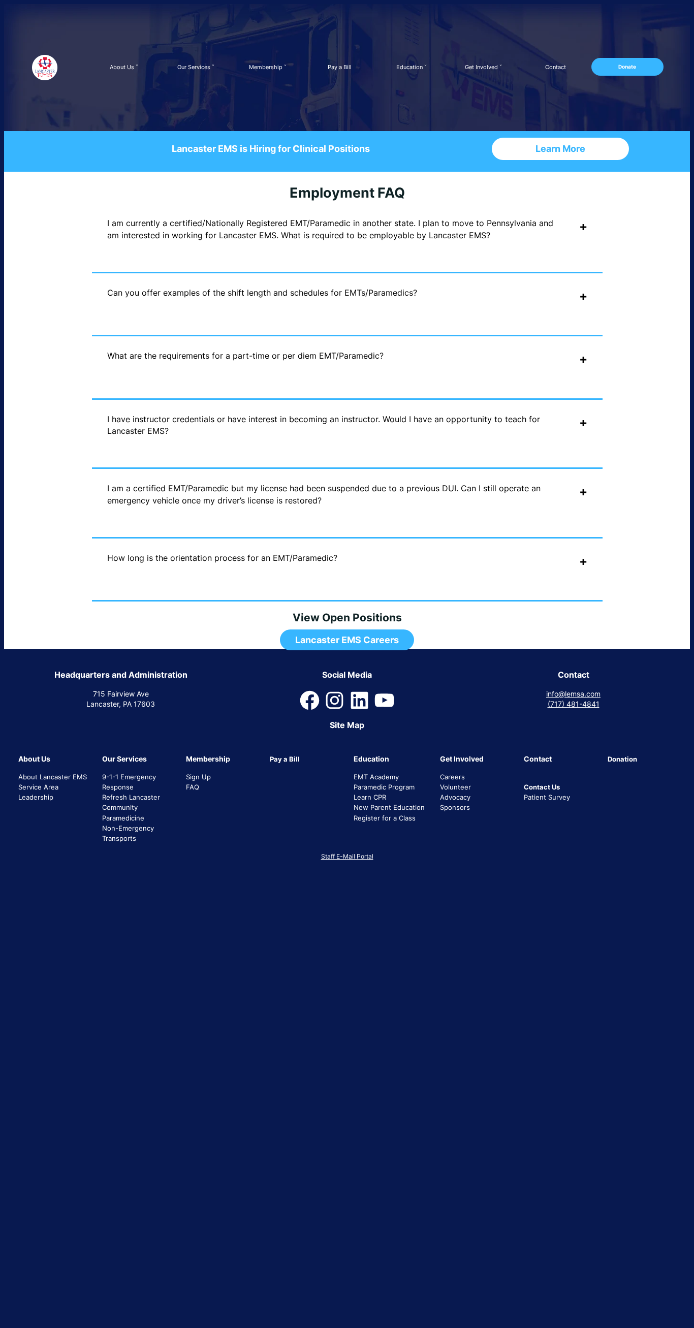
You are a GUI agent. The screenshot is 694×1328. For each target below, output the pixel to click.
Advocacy (455, 797)
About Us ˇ (124, 67)
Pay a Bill (340, 67)
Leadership (35, 797)
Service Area (38, 787)
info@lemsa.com (573, 693)
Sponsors (455, 807)
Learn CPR (370, 797)
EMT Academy (376, 777)
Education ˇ (411, 67)
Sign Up (198, 777)
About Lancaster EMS (52, 777)
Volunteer (455, 787)
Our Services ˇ (195, 67)
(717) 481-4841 (574, 704)
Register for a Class (385, 818)
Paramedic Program (384, 787)
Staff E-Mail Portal (347, 856)
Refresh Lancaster (131, 797)
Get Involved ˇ (483, 67)
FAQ (192, 787)
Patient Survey (547, 797)
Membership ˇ (268, 67)
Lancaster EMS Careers (347, 640)
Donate (627, 67)
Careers (452, 777)
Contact (555, 67)
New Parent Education (389, 807)
